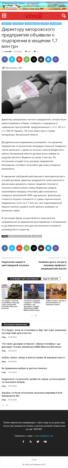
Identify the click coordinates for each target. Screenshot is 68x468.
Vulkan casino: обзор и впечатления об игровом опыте (56, 302)
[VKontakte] (45, 442)
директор (13, 236)
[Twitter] (38, 442)
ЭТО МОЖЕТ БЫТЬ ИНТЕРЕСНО (24, 279)
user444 (7, 51)
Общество (18, 24)
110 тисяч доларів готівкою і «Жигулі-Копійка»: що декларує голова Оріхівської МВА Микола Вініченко (32, 305)
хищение (37, 236)
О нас (34, 460)
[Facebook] (23, 442)
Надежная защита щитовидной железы (15, 263)
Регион (45, 24)
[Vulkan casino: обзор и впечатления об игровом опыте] (56, 291)
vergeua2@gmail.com (43, 436)
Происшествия (32, 24)
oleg (4, 337)
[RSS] (30, 442)
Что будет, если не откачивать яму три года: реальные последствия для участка (10, 304)
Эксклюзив (56, 24)
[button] (63, 15)
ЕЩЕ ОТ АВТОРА (50, 279)
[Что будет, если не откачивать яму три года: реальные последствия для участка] (12, 291)
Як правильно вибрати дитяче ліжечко (24, 368)
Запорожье (25, 236)
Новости (7, 24)
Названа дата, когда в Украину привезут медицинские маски (52, 265)
